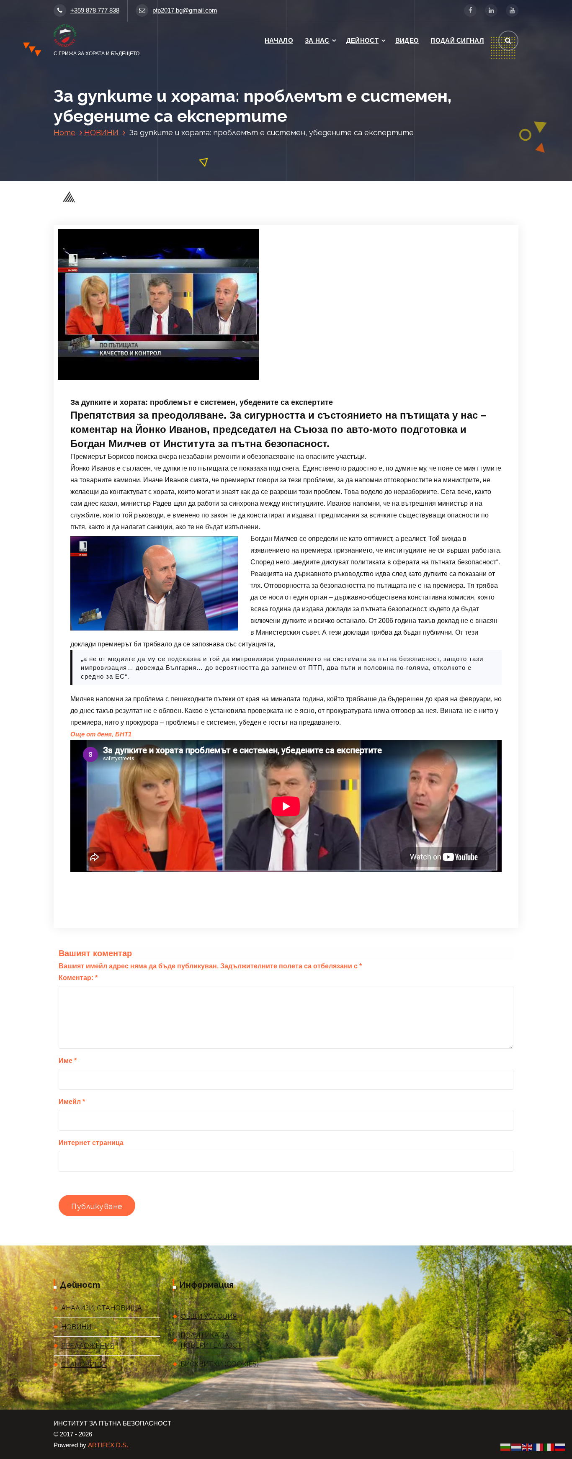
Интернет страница (91, 1142)
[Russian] (560, 1447)
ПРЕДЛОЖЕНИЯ (87, 1346)
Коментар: (78, 977)
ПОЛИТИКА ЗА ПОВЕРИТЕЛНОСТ (211, 1340)
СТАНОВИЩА (83, 1365)
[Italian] (549, 1447)
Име (68, 1060)
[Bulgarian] (505, 1447)
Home (64, 132)
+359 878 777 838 (94, 10)
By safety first (180, 378)
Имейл (72, 1101)
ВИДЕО (407, 40)
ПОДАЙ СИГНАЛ (457, 40)
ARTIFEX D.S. (108, 1445)
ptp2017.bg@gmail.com (184, 10)
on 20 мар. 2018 (124, 378)
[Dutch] (516, 1447)
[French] (538, 1447)
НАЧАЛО (279, 40)
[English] (527, 1447)
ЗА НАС (317, 40)
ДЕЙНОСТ (362, 40)
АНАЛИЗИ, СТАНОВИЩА (101, 1308)
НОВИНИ (101, 132)
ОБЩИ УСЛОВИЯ (208, 1316)
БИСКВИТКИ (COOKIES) (219, 1364)
